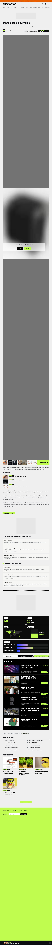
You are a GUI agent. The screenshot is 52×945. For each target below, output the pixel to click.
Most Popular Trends (25, 733)
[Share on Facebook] (44, 31)
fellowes (35, 31)
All (4, 7)
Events (34, 9)
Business (35, 7)
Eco (39, 7)
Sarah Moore (10, 30)
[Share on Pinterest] (48, 31)
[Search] (42, 4)
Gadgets (11, 21)
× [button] (50, 1)
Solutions (28, 9)
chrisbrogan (31, 31)
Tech (15, 7)
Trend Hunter (5, 21)
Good (43, 7)
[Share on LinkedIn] (41, 31)
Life (18, 7)
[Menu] (48, 4)
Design (27, 7)
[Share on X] (46, 31)
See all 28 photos (9, 513)
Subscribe (23, 814)
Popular (8, 7)
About (25, 810)
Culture (22, 7)
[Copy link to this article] (39, 31)
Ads (31, 7)
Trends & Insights (19, 9)
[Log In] (45, 4)
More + (49, 7)
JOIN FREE (27, 248)
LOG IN (20, 248)
